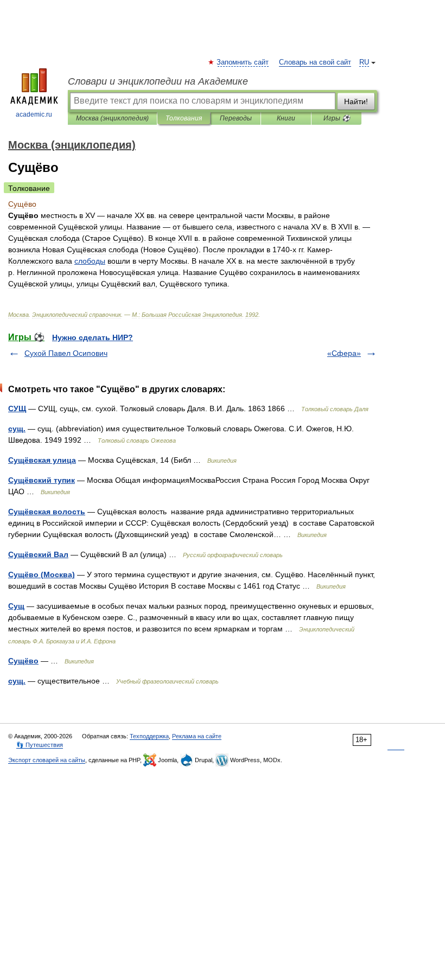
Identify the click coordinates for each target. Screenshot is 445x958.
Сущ (16, 606)
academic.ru (34, 114)
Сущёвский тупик (41, 480)
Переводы (236, 118)
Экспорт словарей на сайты (46, 760)
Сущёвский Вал (38, 554)
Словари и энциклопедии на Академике (158, 81)
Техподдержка (149, 736)
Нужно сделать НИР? (92, 337)
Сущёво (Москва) (41, 574)
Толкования (184, 118)
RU (364, 62)
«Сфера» (344, 353)
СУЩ (17, 408)
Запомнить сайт (243, 62)
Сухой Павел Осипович (65, 353)
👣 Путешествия (39, 745)
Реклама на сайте (196, 736)
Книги (286, 118)
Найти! (356, 101)
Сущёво (23, 660)
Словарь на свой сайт (315, 62)
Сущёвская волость (46, 511)
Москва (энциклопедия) (112, 118)
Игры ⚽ (336, 118)
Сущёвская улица (42, 460)
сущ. (17, 428)
